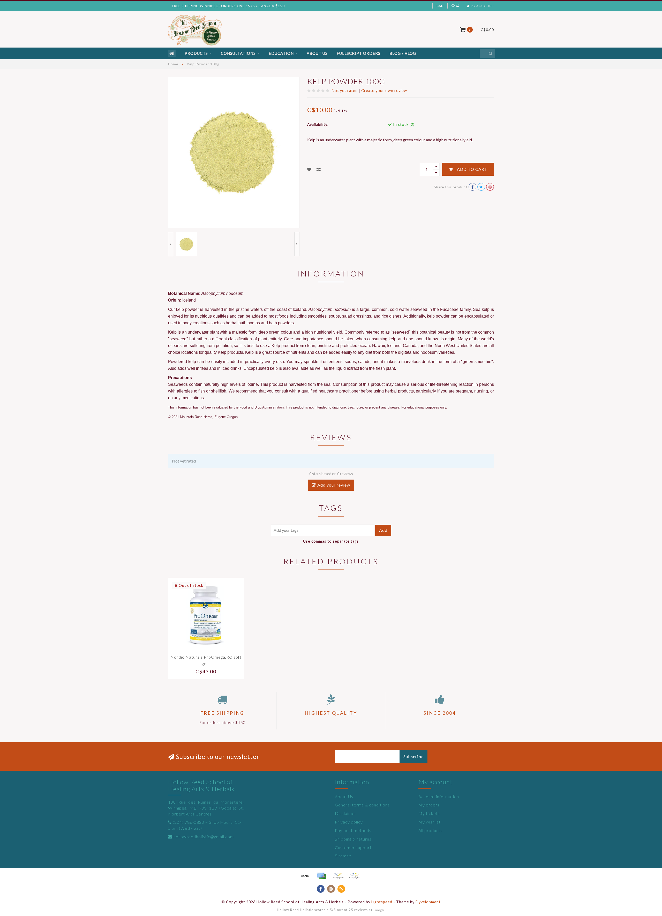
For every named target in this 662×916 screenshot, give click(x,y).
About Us (317, 53)
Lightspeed (381, 902)
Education (281, 53)
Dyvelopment (428, 902)
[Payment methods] (304, 876)
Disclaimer (345, 813)
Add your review (333, 484)
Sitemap (343, 855)
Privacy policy (349, 821)
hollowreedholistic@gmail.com (204, 836)
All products (430, 830)
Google (379, 910)
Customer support (353, 847)
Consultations (238, 53)
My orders (428, 804)
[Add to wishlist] (309, 169)
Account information (438, 796)
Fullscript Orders (358, 53)
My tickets (429, 813)
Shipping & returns (353, 838)
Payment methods (353, 830)
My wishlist (429, 821)
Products (196, 53)
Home (173, 64)
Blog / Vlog (402, 53)
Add (383, 530)
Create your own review (384, 90)
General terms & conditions (362, 804)
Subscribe (413, 756)
